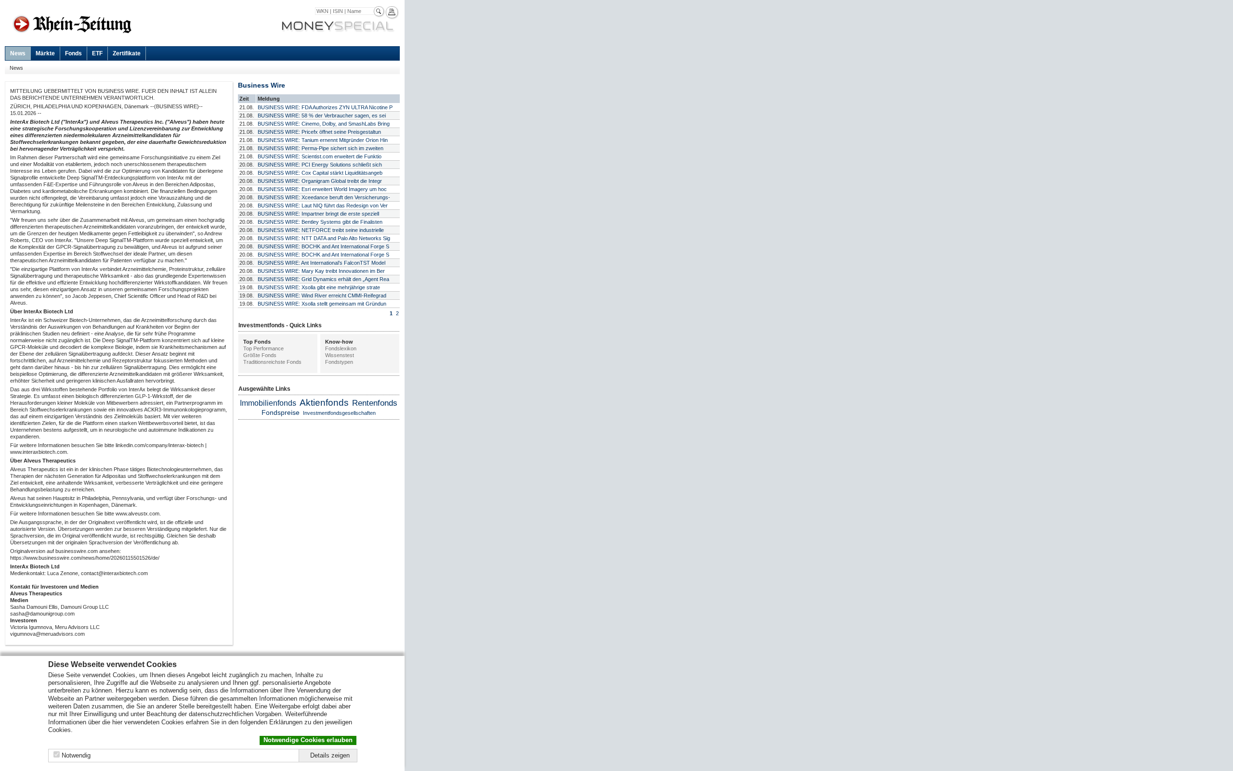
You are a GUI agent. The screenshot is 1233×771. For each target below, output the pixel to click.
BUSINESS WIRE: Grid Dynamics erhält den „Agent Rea (323, 279)
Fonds (73, 53)
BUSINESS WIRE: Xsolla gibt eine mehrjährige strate (319, 287)
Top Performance (263, 348)
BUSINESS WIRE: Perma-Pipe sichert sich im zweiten (320, 148)
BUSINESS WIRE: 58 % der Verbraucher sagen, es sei (322, 115)
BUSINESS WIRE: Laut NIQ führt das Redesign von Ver (323, 205)
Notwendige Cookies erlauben (308, 740)
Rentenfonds (374, 403)
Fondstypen (339, 362)
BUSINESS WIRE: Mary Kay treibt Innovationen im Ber (321, 271)
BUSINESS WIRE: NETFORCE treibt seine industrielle (321, 230)
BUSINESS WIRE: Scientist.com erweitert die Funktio (319, 156)
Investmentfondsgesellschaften (339, 413)
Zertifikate (127, 53)
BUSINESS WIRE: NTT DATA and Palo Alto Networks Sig (324, 238)
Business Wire (261, 85)
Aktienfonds (324, 403)
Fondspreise (281, 412)
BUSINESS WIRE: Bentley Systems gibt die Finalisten (320, 222)
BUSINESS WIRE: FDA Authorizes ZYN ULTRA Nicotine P (325, 107)
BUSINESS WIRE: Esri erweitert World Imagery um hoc (322, 189)
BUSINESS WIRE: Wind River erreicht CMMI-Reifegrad (322, 295)
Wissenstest (339, 355)
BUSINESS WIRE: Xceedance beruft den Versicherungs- (324, 197)
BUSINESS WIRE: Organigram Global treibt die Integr (320, 181)
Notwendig (76, 755)
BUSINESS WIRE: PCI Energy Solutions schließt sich (320, 164)
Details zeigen (330, 755)
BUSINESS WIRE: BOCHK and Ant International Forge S (323, 246)
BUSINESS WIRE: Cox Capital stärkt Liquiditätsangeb (320, 173)
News (18, 53)
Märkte (45, 53)
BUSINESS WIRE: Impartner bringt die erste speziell (318, 214)
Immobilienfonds (268, 403)
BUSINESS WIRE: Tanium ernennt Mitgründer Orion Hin (323, 140)
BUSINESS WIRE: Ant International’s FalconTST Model (321, 263)
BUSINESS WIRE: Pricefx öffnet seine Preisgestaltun (319, 132)
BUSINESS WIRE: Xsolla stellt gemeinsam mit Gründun (322, 304)
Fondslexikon (340, 348)
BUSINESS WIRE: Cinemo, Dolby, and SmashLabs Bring (324, 124)
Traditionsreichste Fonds (272, 362)
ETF (97, 53)
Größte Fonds (259, 355)
